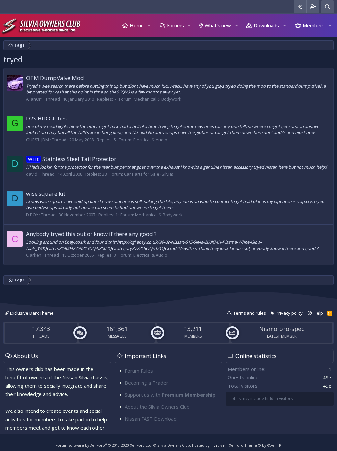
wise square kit (45, 193)
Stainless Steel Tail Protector (72, 159)
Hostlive (218, 445)
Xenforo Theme (255, 445)
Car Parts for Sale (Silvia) (148, 174)
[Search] (327, 6)
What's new (218, 25)
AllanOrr (34, 99)
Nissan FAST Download (151, 418)
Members (314, 25)
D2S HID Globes (46, 118)
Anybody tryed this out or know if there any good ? (91, 234)
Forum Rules (139, 370)
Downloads (266, 25)
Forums (175, 25)
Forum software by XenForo (104, 445)
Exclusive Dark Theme (31, 313)
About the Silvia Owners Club (157, 406)
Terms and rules (249, 313)
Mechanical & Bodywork (157, 99)
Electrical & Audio (150, 140)
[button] (149, 25)
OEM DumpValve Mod (55, 78)
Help (318, 313)
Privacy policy (289, 313)
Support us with (170, 394)
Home (137, 25)
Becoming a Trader (146, 382)
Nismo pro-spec (281, 328)
